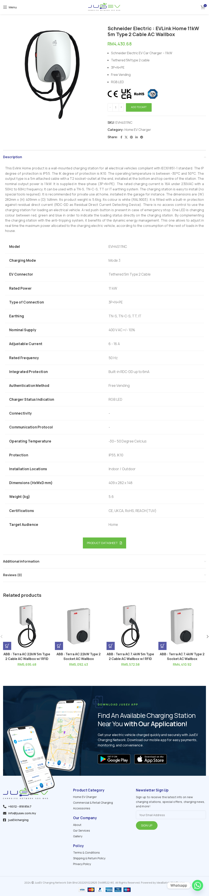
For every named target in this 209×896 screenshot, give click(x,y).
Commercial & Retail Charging (93, 802)
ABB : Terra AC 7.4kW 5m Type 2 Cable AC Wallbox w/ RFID (130, 656)
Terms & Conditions (86, 852)
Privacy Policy (82, 864)
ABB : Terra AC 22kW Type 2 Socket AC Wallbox (79, 656)
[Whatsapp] (197, 885)
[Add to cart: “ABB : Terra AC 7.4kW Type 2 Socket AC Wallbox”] (162, 646)
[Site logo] (104, 6)
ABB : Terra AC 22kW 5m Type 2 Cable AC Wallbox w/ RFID (26, 656)
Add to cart (139, 107)
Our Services (81, 830)
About (77, 825)
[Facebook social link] (121, 137)
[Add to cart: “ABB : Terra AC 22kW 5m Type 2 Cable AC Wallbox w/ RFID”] (7, 646)
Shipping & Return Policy (89, 858)
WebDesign (178, 882)
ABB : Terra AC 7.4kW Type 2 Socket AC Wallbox (182, 656)
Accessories (81, 808)
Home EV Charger (138, 129)
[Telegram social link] (141, 137)
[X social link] (126, 137)
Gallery (77, 836)
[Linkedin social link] (136, 137)
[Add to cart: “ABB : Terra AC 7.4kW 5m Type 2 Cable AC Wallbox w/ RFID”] (111, 646)
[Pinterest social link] (131, 137)
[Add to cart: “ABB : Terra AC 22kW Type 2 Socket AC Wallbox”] (59, 646)
